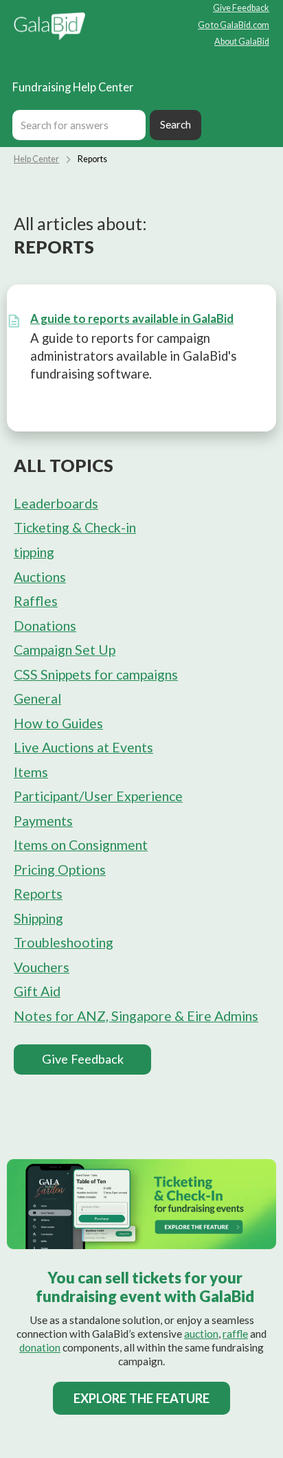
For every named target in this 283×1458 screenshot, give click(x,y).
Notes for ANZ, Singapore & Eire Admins (136, 1016)
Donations (45, 625)
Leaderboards (56, 503)
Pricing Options (60, 869)
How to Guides (58, 723)
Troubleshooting (63, 942)
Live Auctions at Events (83, 747)
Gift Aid (37, 991)
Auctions (40, 577)
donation (39, 1347)
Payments (43, 821)
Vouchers (41, 967)
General (37, 698)
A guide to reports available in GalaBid (132, 318)
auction (201, 1333)
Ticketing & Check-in (75, 527)
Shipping (38, 918)
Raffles (36, 601)
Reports (38, 893)
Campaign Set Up (64, 650)
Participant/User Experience (98, 796)
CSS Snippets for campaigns (96, 674)
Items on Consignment (81, 845)
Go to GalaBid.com (233, 25)
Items (31, 772)
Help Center (36, 159)
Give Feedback (241, 8)
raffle (235, 1333)
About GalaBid (241, 42)
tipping (34, 552)
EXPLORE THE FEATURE (141, 1398)
